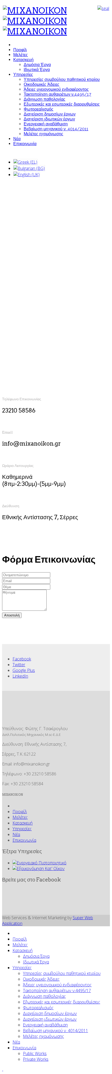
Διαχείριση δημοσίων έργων (50, 114)
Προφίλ (20, 49)
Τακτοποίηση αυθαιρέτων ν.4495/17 (57, 94)
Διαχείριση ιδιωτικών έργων (49, 119)
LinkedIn (20, 676)
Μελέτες (20, 54)
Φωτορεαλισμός (38, 109)
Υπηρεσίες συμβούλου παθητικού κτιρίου (62, 79)
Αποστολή (12, 615)
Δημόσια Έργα (37, 64)
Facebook (22, 659)
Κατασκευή (23, 59)
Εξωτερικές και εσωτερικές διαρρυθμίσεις (62, 104)
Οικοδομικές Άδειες (41, 84)
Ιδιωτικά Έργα (37, 69)
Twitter (19, 664)
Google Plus (24, 670)
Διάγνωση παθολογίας (44, 99)
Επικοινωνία (24, 143)
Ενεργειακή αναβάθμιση (46, 123)
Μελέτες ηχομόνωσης (43, 133)
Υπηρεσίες (23, 74)
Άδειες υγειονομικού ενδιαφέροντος (56, 89)
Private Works (35, 1059)
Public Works (35, 1053)
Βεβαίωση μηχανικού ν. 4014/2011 (56, 128)
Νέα (17, 138)
